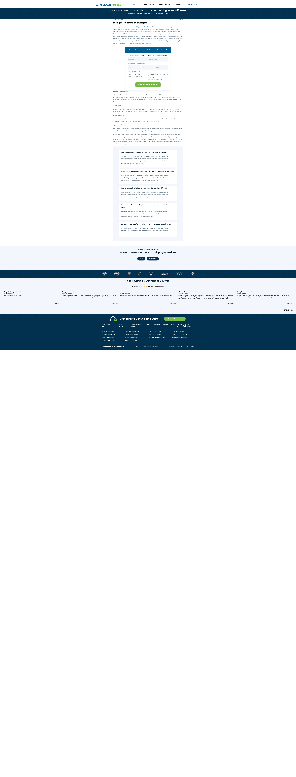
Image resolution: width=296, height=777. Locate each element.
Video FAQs (152, 258)
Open (154, 78)
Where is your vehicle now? (136, 56)
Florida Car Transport (131, 337)
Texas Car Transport (108, 337)
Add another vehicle (134, 71)
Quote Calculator (121, 325)
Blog (172, 324)
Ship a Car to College (131, 340)
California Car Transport (179, 334)
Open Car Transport (178, 331)
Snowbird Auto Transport (179, 337)
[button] (32, 297)
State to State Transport (132, 331)
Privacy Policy (171, 346)
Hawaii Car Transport (155, 334)
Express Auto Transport (109, 340)
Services (152, 4)
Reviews (165, 324)
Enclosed (156, 79)
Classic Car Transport (131, 334)
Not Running (139, 76)
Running (131, 76)
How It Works (143, 4)
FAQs (141, 258)
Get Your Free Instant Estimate (148, 85)
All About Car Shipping (108, 331)
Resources (178, 4)
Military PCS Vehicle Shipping (157, 337)
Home (135, 4)
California (145, 27)
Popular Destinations (165, 4)
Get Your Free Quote (175, 319)
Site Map (192, 346)
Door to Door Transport (156, 331)
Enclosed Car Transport (109, 334)
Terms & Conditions (182, 346)
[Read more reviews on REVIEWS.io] (288, 310)
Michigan (138, 27)
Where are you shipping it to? (157, 56)
